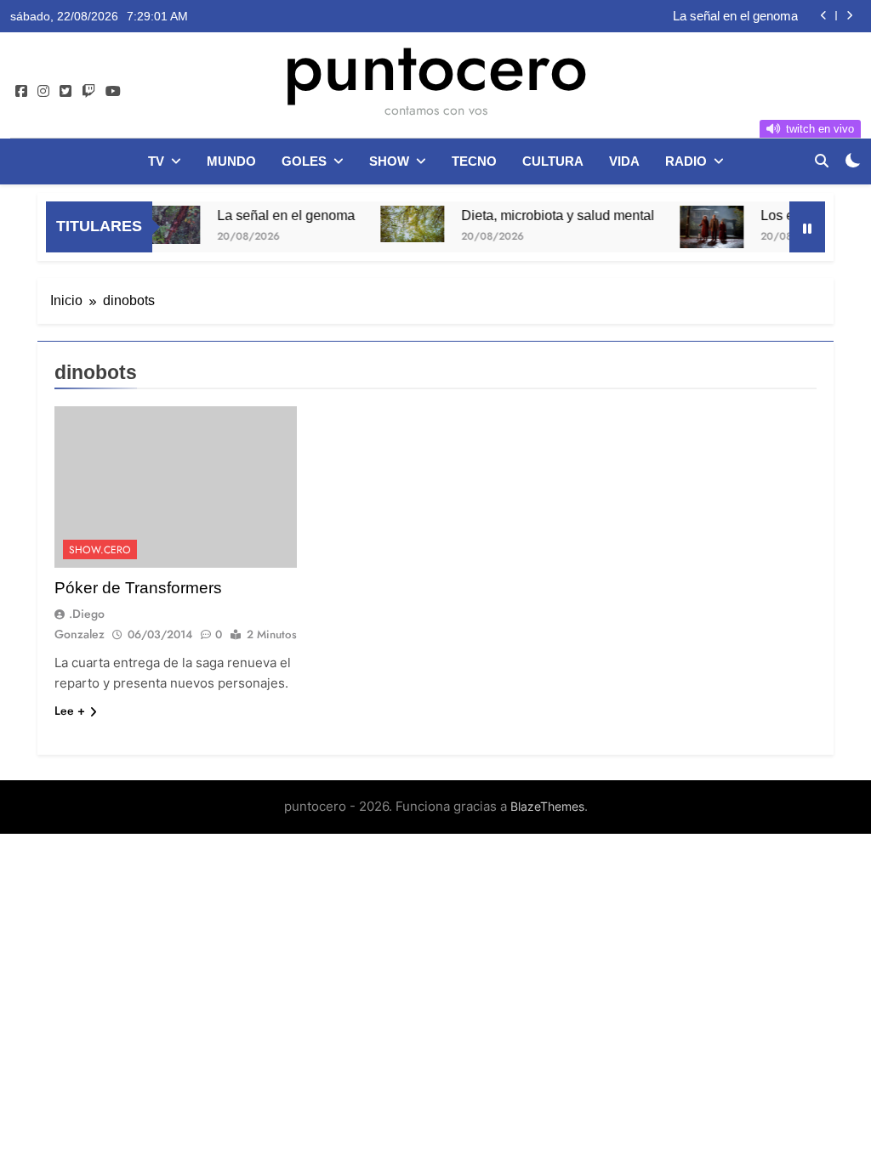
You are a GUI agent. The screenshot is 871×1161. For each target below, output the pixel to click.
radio (686, 161)
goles (304, 161)
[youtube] (113, 92)
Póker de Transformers (138, 588)
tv (156, 161)
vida (624, 161)
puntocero (435, 66)
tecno (474, 161)
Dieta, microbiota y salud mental (544, 215)
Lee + (69, 710)
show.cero (100, 550)
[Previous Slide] (823, 15)
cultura (553, 161)
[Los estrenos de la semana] (699, 227)
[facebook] (21, 92)
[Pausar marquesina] (807, 226)
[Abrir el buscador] (821, 160)
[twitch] (88, 92)
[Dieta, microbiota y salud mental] (399, 224)
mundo (231, 161)
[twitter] (65, 92)
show (389, 161)
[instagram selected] (43, 92)
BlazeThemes (547, 806)
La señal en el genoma (735, 16)
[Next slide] (849, 15)
